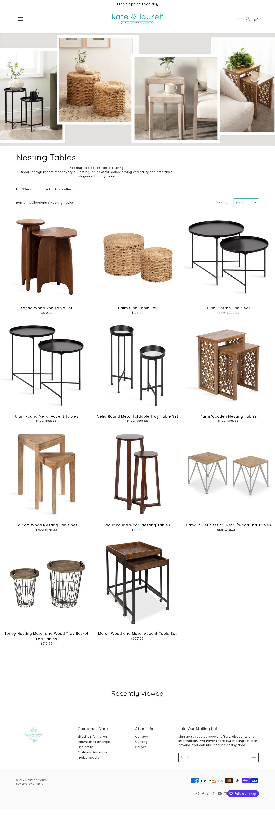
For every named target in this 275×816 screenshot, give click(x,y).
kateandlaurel (38, 780)
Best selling (243, 202)
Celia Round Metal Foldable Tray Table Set (137, 416)
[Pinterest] (214, 793)
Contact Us (85, 747)
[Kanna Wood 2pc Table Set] (46, 257)
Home (20, 203)
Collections (38, 203)
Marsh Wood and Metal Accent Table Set (137, 633)
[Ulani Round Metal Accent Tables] (46, 365)
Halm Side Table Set (137, 308)
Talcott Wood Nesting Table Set (46, 525)
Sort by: (222, 202)
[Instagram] (197, 793)
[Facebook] (203, 793)
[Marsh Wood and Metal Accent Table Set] (137, 582)
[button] (248, 18)
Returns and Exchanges (94, 742)
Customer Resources (92, 752)
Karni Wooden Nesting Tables (228, 416)
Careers (140, 747)
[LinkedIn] (225, 793)
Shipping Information (92, 737)
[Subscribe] (254, 757)
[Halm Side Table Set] (137, 257)
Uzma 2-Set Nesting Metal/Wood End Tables (228, 525)
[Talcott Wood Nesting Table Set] (46, 474)
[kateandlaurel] (137, 19)
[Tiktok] (208, 793)
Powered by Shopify (29, 783)
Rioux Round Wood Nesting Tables (137, 525)
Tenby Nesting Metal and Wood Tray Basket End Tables (46, 636)
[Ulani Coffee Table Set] (228, 257)
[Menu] (20, 19)
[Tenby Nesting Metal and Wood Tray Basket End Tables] (46, 582)
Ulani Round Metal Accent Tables (46, 416)
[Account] (240, 19)
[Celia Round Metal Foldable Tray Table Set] (137, 365)
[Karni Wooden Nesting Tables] (228, 365)
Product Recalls (88, 757)
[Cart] (255, 19)
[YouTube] (220, 793)
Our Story (142, 737)
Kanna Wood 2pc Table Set (47, 308)
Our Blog (141, 742)
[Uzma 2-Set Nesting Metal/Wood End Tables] (228, 474)
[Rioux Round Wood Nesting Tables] (137, 474)
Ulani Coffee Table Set (228, 308)
